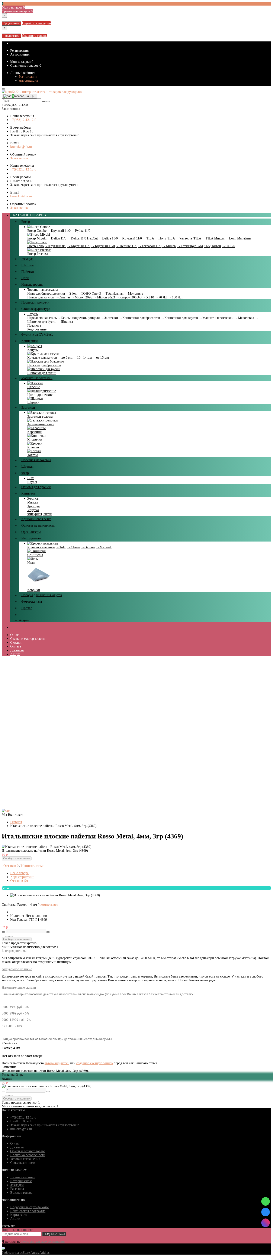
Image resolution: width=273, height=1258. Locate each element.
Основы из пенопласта (38, 525)
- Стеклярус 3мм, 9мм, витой (199, 246)
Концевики (29, 341)
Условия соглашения (25, 1159)
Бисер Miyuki (36, 238)
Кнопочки (34, 439)
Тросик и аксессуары (42, 289)
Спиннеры (35, 555)
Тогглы (32, 455)
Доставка (17, 650)
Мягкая (32, 502)
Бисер (25, 221)
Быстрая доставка (14, 951)
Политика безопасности (27, 1155)
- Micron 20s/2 (82, 297)
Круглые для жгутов (42, 357)
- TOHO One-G (89, 293)
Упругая (33, 510)
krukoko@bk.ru (21, 146)
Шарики (33, 402)
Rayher (32, 482)
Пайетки (27, 271)
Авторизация (19, 54)
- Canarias (62, 297)
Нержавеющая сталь (42, 318)
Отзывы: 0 (10, 866)
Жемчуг (27, 259)
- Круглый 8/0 (55, 246)
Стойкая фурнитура (35, 309)
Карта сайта (19, 1215)
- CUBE (228, 246)
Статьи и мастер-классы (27, 638)
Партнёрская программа (27, 1211)
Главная (16, 822)
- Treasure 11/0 (126, 246)
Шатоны (27, 265)
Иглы (31, 562)
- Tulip (61, 547)
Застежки (28, 407)
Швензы (27, 466)
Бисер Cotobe (36, 230)
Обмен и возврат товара (27, 1151)
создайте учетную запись (94, 1063)
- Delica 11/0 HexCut (82, 238)
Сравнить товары (34, 35)
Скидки (16, 642)
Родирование (36, 329)
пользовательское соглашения (43, 1241)
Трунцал (33, 506)
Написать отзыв (32, 866)
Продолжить (11, 23)
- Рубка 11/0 (80, 230)
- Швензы (65, 321)
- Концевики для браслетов (139, 318)
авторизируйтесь (57, 1063)
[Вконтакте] (265, 1212)
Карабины (34, 432)
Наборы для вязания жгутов (41, 595)
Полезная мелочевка (36, 460)
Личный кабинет (22, 73)
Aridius (44, 1252)
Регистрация (19, 50)
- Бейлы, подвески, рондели (79, 318)
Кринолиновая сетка (36, 519)
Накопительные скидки (19, 987)
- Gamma (88, 547)
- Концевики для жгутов (179, 318)
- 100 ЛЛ (175, 297)
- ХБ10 (148, 297)
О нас (14, 635)
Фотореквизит (31, 601)
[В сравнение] (11, 936)
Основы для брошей (36, 487)
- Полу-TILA (165, 238)
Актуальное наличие (17, 969)
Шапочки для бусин (41, 373)
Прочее (26, 608)
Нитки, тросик (32, 284)
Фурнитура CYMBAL (37, 334)
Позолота (34, 325)
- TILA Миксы (213, 238)
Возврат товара (21, 1192)
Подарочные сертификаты (29, 1207)
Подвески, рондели (35, 302)
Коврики (33, 590)
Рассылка (17, 1188)
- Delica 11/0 (56, 238)
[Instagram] (265, 1222)
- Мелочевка (244, 318)
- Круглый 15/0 (103, 246)
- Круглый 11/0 (59, 230)
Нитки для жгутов (40, 297)
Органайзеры (31, 532)
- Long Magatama (238, 238)
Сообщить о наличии (16, 858)
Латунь (32, 314)
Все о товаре (19, 873)
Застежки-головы (40, 416)
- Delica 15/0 (108, 238)
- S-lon (71, 293)
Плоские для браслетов (44, 365)
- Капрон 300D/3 (129, 297)
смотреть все (48, 904)
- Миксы (169, 246)
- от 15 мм (101, 357)
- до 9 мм (65, 357)
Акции (24, 620)
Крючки (33, 447)
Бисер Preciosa (37, 253)
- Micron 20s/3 (104, 297)
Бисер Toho (35, 246)
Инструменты (31, 538)
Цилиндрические (39, 394)
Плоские (33, 387)
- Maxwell (104, 547)
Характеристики (22, 877)
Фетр (25, 473)
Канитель (28, 493)
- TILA (148, 238)
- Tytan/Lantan (112, 293)
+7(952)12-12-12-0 (23, 120)
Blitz (30, 478)
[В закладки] (7, 936)
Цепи (25, 278)
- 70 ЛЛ (161, 297)
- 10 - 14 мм (82, 357)
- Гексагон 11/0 (149, 246)
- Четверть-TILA (188, 238)
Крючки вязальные (41, 547)
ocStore (25, 1252)
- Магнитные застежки (216, 318)
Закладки (17, 1185)
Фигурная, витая (39, 514)
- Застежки (109, 318)
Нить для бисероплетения (46, 293)
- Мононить (133, 293)
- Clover (73, 547)
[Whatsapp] (265, 1201)
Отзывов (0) (19, 880)
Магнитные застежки (36, 378)
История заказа (21, 1181)
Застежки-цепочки (40, 424)
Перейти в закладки (36, 23)
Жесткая (33, 498)
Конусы (33, 350)
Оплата (15, 646)
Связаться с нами (22, 1162)
